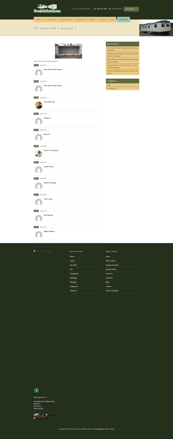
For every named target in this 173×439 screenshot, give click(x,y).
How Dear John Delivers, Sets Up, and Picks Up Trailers (122, 72)
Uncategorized (112, 88)
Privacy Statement (112, 291)
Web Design (99, 429)
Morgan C (47, 118)
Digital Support (49, 231)
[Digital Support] (38, 234)
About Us (38, 19)
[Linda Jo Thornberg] (38, 153)
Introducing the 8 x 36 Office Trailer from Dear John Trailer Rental (122, 66)
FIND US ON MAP (38, 408)
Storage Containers (66, 19)
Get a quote (131, 9)
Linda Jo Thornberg (51, 150)
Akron (72, 256)
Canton (72, 261)
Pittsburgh (73, 278)
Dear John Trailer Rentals (53, 69)
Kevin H (47, 134)
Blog (108, 85)
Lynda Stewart (49, 166)
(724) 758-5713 (117, 9)
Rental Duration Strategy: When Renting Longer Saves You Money (122, 61)
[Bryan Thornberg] (38, 186)
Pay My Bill (123, 19)
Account (112, 19)
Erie (71, 269)
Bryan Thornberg (50, 183)
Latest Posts (43, 65)
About (36, 65)
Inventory (92, 19)
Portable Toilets (81, 19)
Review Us (109, 273)
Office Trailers (51, 19)
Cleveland (73, 265)
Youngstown (74, 286)
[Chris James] (38, 202)
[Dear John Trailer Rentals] (38, 72)
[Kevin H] (38, 137)
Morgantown (74, 273)
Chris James (48, 199)
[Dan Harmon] (38, 218)
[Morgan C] (38, 121)
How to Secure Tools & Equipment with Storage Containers (122, 49)
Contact (103, 19)
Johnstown (73, 291)
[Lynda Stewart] (38, 170)
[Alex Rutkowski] (38, 105)
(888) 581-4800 (102, 9)
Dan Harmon (48, 215)
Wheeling (73, 282)
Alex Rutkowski (49, 102)
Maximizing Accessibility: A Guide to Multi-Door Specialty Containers (123, 55)
